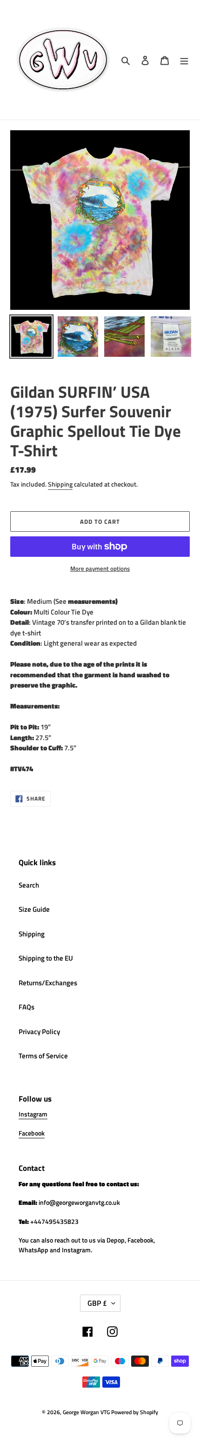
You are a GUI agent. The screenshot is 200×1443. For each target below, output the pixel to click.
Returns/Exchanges (48, 982)
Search (29, 885)
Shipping (60, 484)
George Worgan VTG (86, 1412)
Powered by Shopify (134, 1412)
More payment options (100, 568)
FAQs (26, 1007)
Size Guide (34, 909)
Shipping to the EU (46, 958)
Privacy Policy (39, 1031)
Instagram (33, 1114)
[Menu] (184, 60)
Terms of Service (43, 1055)
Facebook (32, 1133)
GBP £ (97, 1303)
